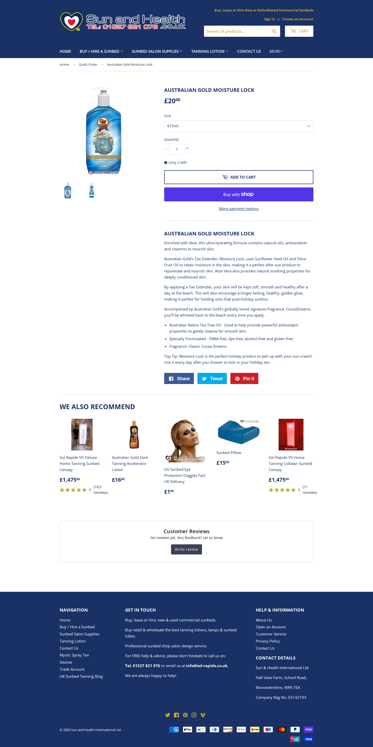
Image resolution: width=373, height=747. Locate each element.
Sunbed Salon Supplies (156, 51)
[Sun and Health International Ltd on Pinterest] (185, 715)
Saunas (66, 662)
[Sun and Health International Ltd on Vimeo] (202, 715)
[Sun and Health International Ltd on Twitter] (167, 715)
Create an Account (297, 19)
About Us (264, 619)
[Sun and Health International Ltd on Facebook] (176, 715)
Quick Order (88, 64)
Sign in (269, 19)
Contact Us (249, 51)
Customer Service (271, 633)
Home (65, 51)
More (274, 51)
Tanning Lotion (208, 51)
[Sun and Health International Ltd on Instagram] (194, 715)
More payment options (239, 208)
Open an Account (271, 626)
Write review (186, 549)
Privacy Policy (268, 641)
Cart (303, 30)
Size (167, 115)
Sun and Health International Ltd (96, 729)
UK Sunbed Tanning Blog (81, 676)
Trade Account (72, 669)
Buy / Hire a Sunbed (100, 51)
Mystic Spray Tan (74, 654)
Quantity (171, 139)
